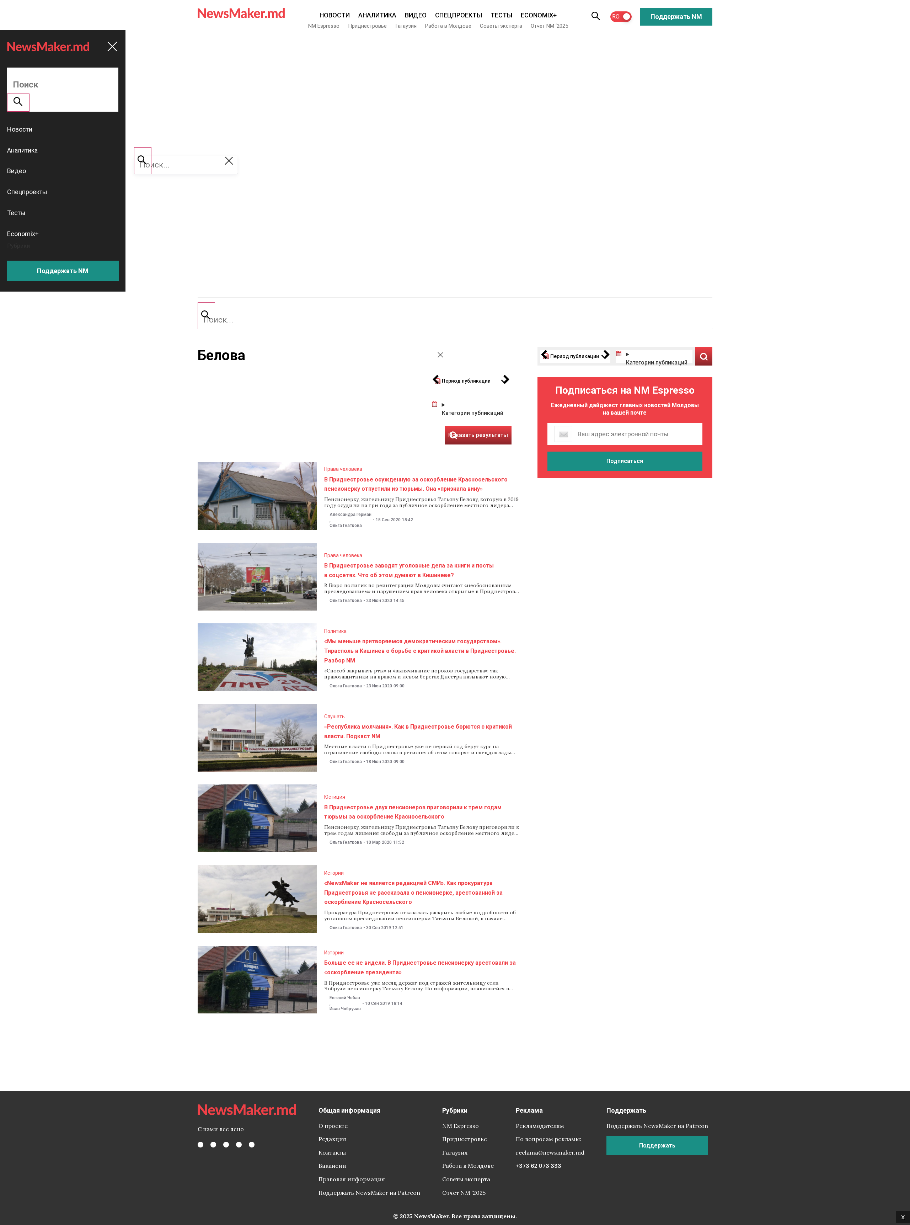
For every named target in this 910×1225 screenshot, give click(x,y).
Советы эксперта (501, 26)
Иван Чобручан (345, 1008)
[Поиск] (206, 315)
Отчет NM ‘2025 (549, 26)
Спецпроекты (458, 15)
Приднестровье (367, 26)
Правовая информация (351, 1179)
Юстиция (334, 797)
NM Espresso (323, 26)
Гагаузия (406, 26)
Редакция (332, 1139)
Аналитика (377, 15)
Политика (335, 631)
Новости (335, 15)
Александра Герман (350, 514)
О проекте (333, 1125)
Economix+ (539, 15)
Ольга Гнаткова (346, 525)
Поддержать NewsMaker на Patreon (369, 1192)
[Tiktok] (239, 1144)
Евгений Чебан (345, 997)
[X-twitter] (213, 1144)
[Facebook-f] (200, 1144)
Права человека (343, 469)
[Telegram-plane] (252, 1144)
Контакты (332, 1152)
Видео (416, 15)
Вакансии (332, 1165)
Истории (334, 873)
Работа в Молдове (448, 26)
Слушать (334, 716)
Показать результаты (703, 356)
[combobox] (455, 320)
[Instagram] (226, 1144)
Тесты (501, 15)
